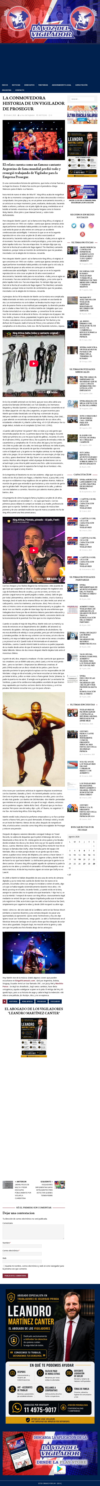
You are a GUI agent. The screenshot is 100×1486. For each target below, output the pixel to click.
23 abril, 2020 (11, 115)
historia (13, 1001)
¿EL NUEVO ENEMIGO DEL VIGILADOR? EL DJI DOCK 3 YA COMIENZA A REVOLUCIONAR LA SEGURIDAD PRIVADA (88, 329)
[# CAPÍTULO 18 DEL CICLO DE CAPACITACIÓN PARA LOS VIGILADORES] (72, 504)
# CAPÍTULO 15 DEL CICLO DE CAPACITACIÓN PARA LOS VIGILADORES (88, 561)
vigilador (55, 1001)
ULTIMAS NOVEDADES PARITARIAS (82, 578)
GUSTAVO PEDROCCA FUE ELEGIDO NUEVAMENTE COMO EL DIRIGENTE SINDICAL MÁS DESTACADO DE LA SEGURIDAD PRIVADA (88, 741)
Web (4, 1258)
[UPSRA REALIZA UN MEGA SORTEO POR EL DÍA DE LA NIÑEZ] (72, 406)
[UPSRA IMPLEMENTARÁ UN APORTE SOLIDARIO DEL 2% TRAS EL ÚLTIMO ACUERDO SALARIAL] (72, 590)
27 (84, 863)
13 (84, 855)
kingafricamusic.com (25, 980)
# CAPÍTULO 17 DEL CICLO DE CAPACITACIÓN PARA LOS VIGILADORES (88, 523)
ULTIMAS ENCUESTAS (82, 704)
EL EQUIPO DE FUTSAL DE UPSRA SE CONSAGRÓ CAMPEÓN (88, 438)
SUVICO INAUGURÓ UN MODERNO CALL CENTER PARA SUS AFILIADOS (88, 420)
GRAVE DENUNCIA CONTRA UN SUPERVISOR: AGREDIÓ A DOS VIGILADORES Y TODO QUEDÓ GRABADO (88, 254)
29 (94, 863)
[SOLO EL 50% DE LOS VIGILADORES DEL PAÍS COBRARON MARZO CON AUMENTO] (72, 767)
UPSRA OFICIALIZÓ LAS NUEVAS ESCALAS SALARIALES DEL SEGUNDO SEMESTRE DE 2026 (88, 638)
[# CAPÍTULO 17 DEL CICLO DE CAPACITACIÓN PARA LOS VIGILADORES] (72, 524)
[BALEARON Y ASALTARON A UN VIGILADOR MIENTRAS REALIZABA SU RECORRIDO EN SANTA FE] (72, 303)
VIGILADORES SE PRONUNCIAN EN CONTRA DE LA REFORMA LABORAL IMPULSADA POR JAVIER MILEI (88, 715)
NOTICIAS (16, 85)
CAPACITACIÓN (81, 85)
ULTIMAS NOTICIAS (82, 242)
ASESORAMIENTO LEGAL (61, 85)
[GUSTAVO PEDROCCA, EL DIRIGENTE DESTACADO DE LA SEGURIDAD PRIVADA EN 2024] (72, 810)
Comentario (8, 1223)
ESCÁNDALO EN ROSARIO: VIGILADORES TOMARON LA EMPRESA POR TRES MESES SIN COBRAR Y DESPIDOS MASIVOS (88, 279)
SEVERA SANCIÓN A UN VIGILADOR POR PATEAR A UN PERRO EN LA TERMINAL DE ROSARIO (88, 352)
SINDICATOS (29, 85)
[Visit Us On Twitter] (74, 228)
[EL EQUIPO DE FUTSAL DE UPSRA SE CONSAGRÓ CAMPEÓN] (72, 441)
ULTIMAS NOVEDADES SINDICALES (82, 370)
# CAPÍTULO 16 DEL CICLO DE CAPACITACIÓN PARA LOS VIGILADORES (88, 542)
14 (89, 855)
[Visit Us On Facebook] (82, 228)
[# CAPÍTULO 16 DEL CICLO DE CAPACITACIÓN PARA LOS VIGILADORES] (72, 543)
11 (75, 855)
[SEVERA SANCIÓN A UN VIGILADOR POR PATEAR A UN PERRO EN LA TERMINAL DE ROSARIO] (72, 352)
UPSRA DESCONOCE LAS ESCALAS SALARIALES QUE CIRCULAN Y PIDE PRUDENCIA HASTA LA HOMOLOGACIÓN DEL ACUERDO (88, 685)
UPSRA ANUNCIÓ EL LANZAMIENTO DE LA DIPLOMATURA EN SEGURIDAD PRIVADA (88, 484)
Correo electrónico (10, 1250)
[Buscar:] (82, 99)
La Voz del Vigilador (27, 115)
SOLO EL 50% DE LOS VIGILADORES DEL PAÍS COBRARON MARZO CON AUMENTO (88, 767)
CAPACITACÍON (82, 474)
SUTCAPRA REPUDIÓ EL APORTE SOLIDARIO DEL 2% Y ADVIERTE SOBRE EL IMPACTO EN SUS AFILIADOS (88, 458)
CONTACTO (19, 90)
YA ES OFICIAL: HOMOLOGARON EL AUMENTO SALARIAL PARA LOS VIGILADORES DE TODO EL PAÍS (88, 659)
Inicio (5, 85)
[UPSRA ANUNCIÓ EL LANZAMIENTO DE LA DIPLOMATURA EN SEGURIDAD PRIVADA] (72, 485)
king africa (27, 1001)
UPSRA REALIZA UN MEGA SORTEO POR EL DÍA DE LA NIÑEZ (88, 403)
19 (79, 859)
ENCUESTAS (6, 90)
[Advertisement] (50, 62)
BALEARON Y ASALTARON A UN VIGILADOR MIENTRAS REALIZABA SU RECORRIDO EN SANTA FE (88, 304)
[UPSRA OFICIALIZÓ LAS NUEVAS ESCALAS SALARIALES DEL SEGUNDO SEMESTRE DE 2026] (72, 638)
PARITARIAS (43, 85)
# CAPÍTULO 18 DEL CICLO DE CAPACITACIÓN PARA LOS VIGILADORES (88, 503)
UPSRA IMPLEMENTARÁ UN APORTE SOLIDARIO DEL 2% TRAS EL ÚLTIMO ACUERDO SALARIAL (88, 590)
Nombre (6, 1243)
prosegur (41, 1001)
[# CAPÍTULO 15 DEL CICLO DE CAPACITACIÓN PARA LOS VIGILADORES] (72, 563)
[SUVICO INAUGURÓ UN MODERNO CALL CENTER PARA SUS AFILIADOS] (72, 421)
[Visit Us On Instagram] (91, 228)
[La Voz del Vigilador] (50, 41)
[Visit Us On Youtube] (82, 237)
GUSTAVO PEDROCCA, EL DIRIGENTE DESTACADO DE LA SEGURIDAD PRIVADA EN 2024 (88, 810)
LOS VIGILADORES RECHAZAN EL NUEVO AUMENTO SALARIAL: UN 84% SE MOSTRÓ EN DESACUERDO (88, 789)
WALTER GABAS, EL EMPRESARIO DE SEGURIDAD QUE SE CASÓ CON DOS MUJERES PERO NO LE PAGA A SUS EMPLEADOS (88, 384)
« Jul (69, 874)
